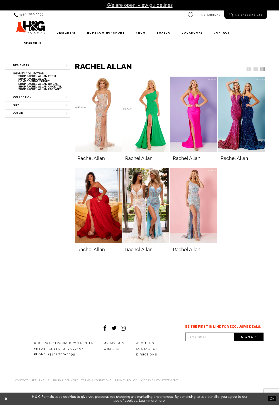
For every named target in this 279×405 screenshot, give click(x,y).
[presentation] (98, 114)
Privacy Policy (126, 380)
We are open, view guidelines (140, 5)
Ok (272, 399)
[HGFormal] (30, 29)
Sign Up (248, 337)
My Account (210, 14)
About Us (145, 343)
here (161, 401)
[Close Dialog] (6, 399)
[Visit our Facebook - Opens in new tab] (104, 328)
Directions (146, 354)
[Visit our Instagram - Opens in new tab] (123, 328)
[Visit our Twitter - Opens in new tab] (114, 328)
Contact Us (147, 348)
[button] (245, 14)
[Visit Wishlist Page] (190, 15)
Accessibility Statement (159, 380)
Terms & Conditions (96, 380)
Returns (38, 380)
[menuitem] (29, 14)
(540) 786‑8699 (61, 354)
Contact (21, 380)
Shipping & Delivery (63, 380)
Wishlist (112, 348)
